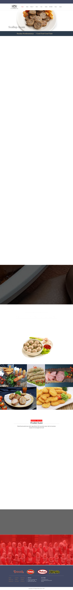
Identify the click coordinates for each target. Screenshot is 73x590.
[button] (9, 17)
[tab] (13, 375)
